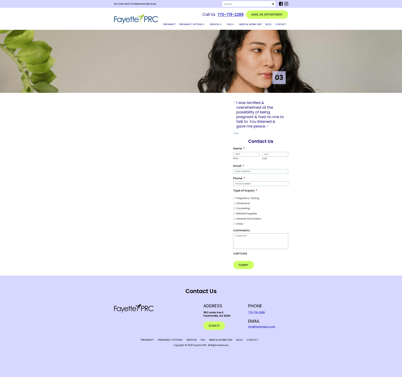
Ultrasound (243, 203)
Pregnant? (169, 24)
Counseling (243, 208)
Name (239, 148)
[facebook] (281, 4)
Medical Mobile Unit (250, 24)
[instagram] (286, 4)
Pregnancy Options (190, 24)
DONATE (214, 326)
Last (264, 158)
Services (215, 24)
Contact (280, 24)
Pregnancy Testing (247, 198)
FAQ (229, 24)
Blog (269, 24)
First (235, 158)
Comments (241, 230)
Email (238, 166)
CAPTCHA (240, 253)
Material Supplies (246, 213)
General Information (248, 218)
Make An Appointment (267, 14)
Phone (239, 178)
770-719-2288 (230, 14)
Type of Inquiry (245, 190)
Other (239, 224)
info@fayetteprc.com (261, 326)
